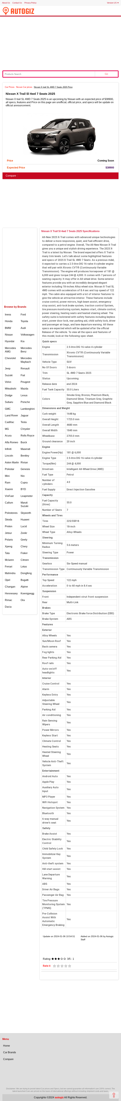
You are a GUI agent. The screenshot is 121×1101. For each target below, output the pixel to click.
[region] (60, 43)
